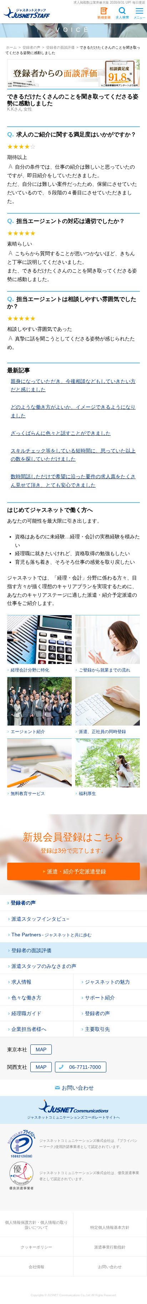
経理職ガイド (26, 1013)
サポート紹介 (100, 997)
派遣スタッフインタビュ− (40, 919)
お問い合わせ (78, 1088)
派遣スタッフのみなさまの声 (43, 966)
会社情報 (36, 1267)
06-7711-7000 (85, 1067)
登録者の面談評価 (31, 950)
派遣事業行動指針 (110, 1247)
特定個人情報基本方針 (110, 1227)
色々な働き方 (26, 997)
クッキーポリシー (36, 1247)
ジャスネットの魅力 (107, 982)
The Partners (51, 934)
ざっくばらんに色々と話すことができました (61, 433)
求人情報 (21, 982)
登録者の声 (23, 903)
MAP (41, 1049)
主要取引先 (97, 1029)
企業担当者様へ (28, 1029)
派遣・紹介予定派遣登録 (76, 871)
